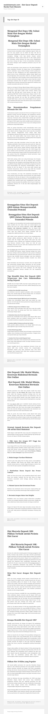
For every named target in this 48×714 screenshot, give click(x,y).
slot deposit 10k (35, 518)
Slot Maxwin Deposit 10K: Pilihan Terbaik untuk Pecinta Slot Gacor (22, 534)
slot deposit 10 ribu (11, 702)
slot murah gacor (13, 193)
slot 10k (17, 92)
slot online (19, 193)
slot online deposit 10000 (20, 702)
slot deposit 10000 (14, 404)
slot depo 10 (30, 192)
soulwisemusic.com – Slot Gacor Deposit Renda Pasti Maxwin (20, 6)
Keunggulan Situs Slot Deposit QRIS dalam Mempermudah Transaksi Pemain (22, 207)
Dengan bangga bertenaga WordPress (14, 711)
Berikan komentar (26, 193)
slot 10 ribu (25, 359)
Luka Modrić (20, 192)
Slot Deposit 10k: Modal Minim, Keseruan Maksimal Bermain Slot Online (23, 375)
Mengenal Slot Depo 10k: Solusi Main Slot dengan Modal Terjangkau (23, 33)
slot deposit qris (14, 249)
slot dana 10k (30, 359)
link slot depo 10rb (26, 701)
